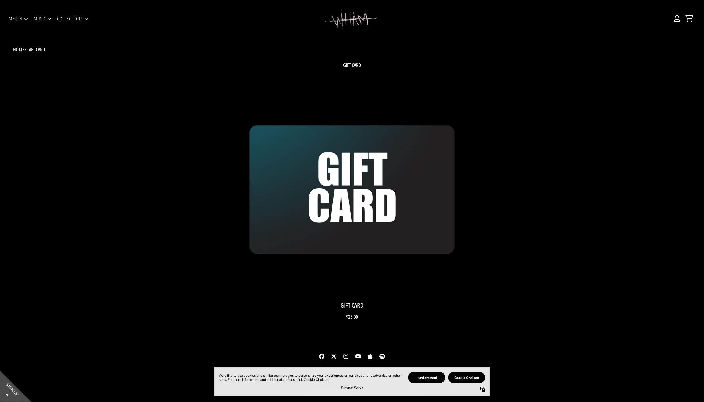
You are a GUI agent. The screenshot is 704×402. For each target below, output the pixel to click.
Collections (70, 18)
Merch (16, 18)
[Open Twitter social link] (334, 356)
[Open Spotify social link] (382, 356)
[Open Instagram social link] (346, 356)
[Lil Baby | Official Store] (352, 18)
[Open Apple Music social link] (370, 356)
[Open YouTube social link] (358, 356)
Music (40, 18)
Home (18, 49)
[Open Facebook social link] (322, 356)
